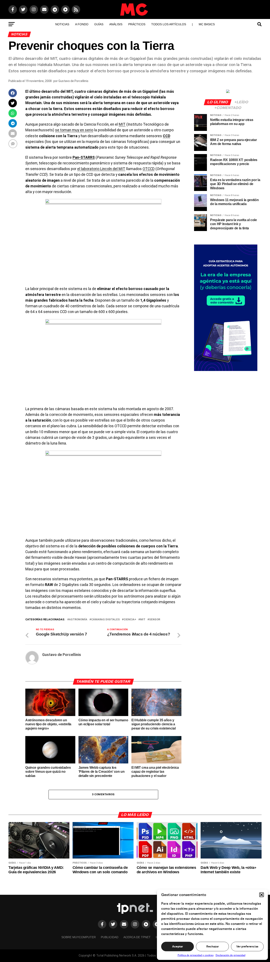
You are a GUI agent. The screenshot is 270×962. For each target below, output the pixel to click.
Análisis (115, 24)
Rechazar (212, 946)
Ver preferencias (247, 946)
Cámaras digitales (105, 619)
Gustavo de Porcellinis (73, 81)
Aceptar (177, 946)
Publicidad (109, 937)
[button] (261, 895)
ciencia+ (130, 619)
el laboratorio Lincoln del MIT (101, 169)
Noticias (62, 24)
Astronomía (78, 619)
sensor (154, 619)
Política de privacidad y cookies (195, 955)
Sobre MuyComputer (78, 937)
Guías (98, 24)
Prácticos (136, 24)
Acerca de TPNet (137, 937)
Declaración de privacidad (230, 955)
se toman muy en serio (74, 130)
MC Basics (207, 24)
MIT (122, 124)
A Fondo (81, 24)
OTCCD (149, 169)
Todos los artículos (168, 24)
